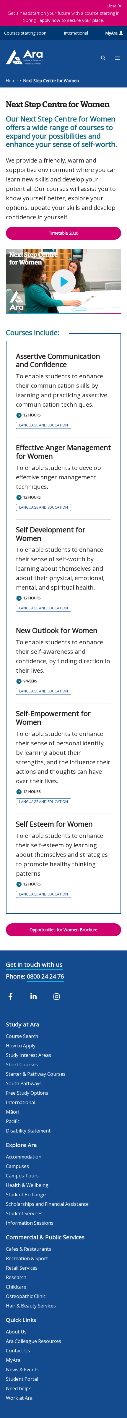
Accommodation (23, 1156)
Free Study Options (27, 1093)
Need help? (18, 1388)
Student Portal (22, 1379)
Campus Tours (22, 1175)
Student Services (24, 1213)
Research (16, 1277)
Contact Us (18, 1350)
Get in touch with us (34, 964)
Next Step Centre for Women (51, 80)
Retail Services (22, 1268)
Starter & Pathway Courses (36, 1074)
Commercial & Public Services (45, 1237)
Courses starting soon (25, 33)
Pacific (12, 1121)
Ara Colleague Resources (33, 1341)
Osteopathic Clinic (25, 1296)
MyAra (111, 33)
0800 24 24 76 (45, 976)
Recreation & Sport (27, 1258)
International (76, 33)
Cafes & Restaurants (28, 1249)
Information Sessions (29, 1223)
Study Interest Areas (28, 1055)
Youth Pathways (24, 1083)
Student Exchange (26, 1194)
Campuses (17, 1166)
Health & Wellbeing (27, 1185)
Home (12, 80)
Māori (12, 1112)
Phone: (15, 976)
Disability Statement (28, 1130)
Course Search (22, 1036)
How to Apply (20, 1045)
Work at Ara (19, 1398)
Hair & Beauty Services (31, 1305)
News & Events (22, 1369)
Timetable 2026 (64, 233)
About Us (16, 1331)
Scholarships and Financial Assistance (47, 1204)
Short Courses (22, 1064)
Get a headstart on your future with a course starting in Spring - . (64, 16)
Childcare (16, 1287)
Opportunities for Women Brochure (63, 929)
